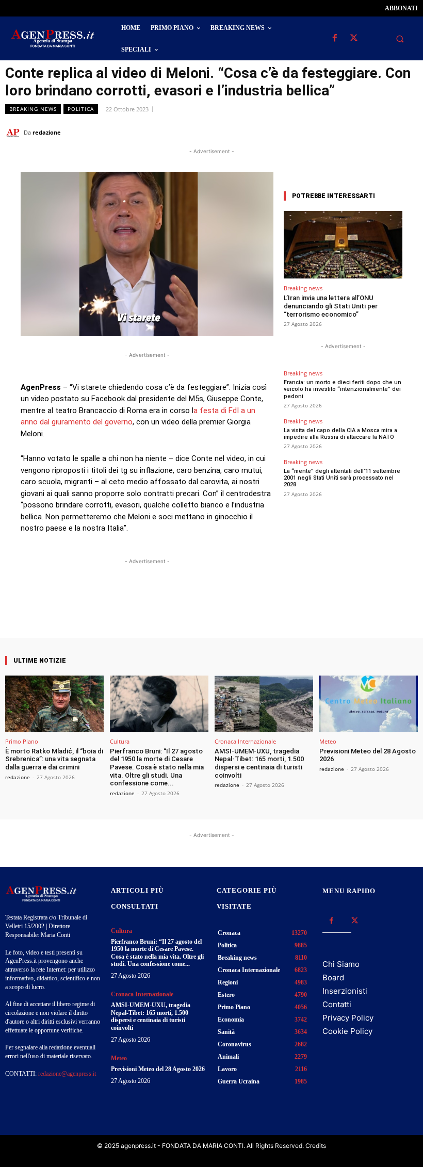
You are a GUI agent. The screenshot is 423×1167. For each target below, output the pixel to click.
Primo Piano (21, 741)
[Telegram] (407, 132)
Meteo (327, 741)
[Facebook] (334, 38)
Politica (81, 108)
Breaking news (33, 108)
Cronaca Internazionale (245, 741)
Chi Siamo (341, 964)
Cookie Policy (347, 1031)
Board (333, 977)
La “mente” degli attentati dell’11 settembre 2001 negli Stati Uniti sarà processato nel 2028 (342, 478)
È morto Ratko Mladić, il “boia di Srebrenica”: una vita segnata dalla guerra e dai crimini (54, 759)
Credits (315, 1145)
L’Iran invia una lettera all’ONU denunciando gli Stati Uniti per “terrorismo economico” (331, 306)
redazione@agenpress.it (67, 1073)
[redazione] (14, 132)
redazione (46, 132)
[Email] (383, 132)
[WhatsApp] (360, 132)
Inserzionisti (344, 991)
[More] (239, 608)
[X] (354, 38)
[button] (400, 39)
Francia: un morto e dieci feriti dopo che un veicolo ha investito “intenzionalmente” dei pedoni (342, 389)
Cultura (119, 741)
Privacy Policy (347, 1018)
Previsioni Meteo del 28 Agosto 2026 (158, 1069)
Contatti (336, 1004)
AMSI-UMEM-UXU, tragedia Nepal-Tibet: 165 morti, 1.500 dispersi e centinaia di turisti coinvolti (259, 763)
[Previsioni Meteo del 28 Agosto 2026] (368, 704)
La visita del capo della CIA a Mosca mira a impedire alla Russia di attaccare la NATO (340, 433)
